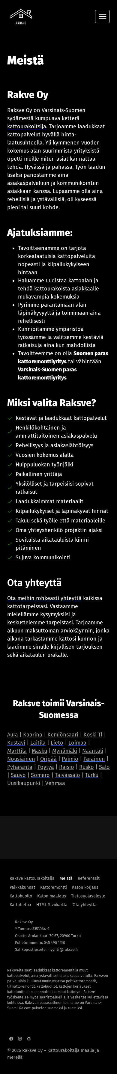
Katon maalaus (51, 896)
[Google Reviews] (29, 1039)
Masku (39, 751)
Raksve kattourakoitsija (32, 878)
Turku (91, 775)
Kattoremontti (53, 887)
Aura (12, 734)
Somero (40, 775)
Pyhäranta (19, 767)
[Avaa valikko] (102, 16)
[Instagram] (20, 1039)
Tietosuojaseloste (88, 896)
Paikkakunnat (22, 887)
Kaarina (32, 734)
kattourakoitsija (26, 126)
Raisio (66, 767)
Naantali (92, 751)
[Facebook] (11, 1039)
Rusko (86, 767)
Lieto (57, 742)
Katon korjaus (85, 887)
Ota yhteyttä (85, 904)
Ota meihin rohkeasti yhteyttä (44, 598)
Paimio (70, 759)
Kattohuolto (21, 896)
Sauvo (18, 775)
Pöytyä (46, 767)
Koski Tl (92, 734)
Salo (104, 767)
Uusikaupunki (23, 783)
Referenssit (89, 878)
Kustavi (16, 742)
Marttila (17, 751)
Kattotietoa (20, 904)
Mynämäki (64, 751)
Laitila (38, 742)
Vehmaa (55, 783)
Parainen (94, 759)
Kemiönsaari (62, 734)
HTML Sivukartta (52, 904)
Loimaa (77, 742)
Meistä (66, 878)
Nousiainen (21, 759)
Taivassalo (67, 775)
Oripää (48, 759)
